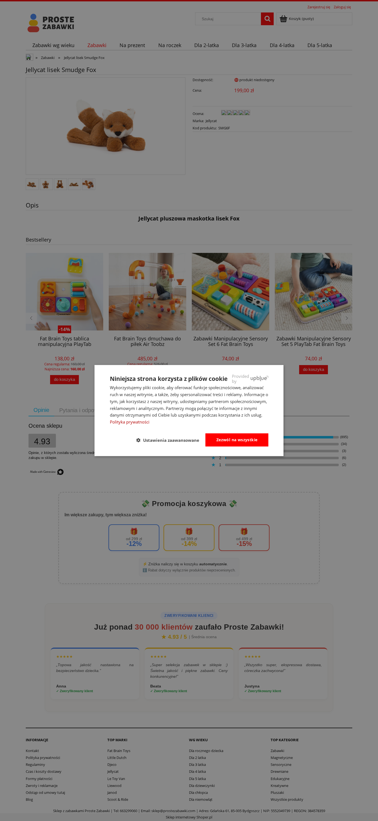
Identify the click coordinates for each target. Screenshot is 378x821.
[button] (170, 440)
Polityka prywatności (129, 422)
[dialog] (189, 410)
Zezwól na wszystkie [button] (237, 439)
